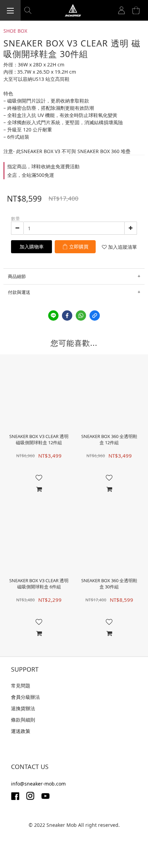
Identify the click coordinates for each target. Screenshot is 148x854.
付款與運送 (19, 292)
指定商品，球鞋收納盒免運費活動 (43, 166)
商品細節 (17, 276)
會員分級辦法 (25, 697)
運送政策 (20, 731)
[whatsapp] (81, 315)
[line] (53, 315)
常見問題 (20, 685)
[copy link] (94, 315)
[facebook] (67, 315)
